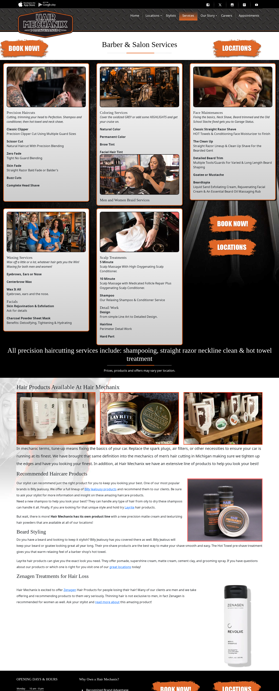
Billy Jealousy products (100, 489)
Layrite (129, 507)
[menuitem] (208, 5)
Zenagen (70, 590)
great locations (120, 567)
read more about (107, 602)
